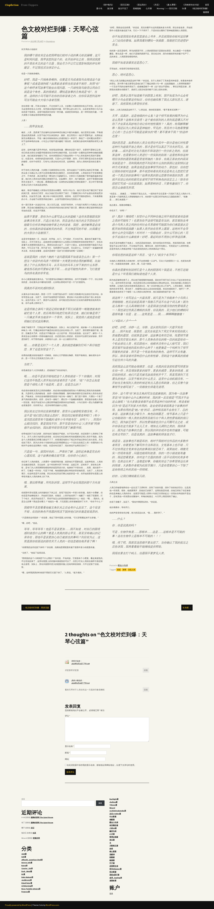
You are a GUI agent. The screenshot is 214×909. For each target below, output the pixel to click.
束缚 (124, 570)
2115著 (24, 854)
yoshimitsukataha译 (117, 811)
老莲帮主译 (113, 866)
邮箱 (67, 752)
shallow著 (113, 802)
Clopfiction (12, 5)
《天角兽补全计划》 (191, 4)
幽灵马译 (112, 831)
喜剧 (118, 570)
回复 (146, 670)
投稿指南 (137, 8)
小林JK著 (113, 828)
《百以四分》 (142, 4)
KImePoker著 (26, 883)
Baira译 (24, 865)
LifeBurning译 (27, 886)
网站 (67, 759)
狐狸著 (206, 12)
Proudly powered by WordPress (18, 905)
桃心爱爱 (112, 851)
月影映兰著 (113, 846)
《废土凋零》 (171, 4)
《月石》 (156, 4)
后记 (32, 828)
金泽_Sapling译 (115, 878)
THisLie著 (113, 805)
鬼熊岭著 (112, 880)
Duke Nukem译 (27, 877)
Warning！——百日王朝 (167, 8)
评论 (67, 716)
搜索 (23, 799)
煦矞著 (112, 857)
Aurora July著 (26, 862)
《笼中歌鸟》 (108, 4)
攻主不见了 (123, 8)
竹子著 (112, 863)
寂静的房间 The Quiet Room (42, 817)
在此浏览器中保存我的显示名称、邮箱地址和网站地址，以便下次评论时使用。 (101, 765)
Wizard (112, 808)
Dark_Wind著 (26, 871)
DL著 (184, 8)
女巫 (34, 833)
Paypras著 (25, 892)
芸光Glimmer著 (115, 869)
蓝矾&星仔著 (114, 875)
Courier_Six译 (27, 868)
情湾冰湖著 (113, 837)
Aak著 (23, 857)
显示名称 (69, 746)
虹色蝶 (187, 607)
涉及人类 (131, 570)
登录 (111, 893)
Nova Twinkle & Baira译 (30, 889)
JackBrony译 (26, 880)
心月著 (149, 8)
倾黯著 (112, 819)
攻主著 (110, 8)
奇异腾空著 (113, 825)
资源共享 (36, 838)
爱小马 (99, 8)
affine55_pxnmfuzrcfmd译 (32, 860)
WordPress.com (52, 905)
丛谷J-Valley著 (115, 814)
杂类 (111, 848)
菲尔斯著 (112, 872)
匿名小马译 (123, 565)
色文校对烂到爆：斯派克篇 (36, 607)
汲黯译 (112, 854)
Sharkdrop (50, 41)
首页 (207, 4)
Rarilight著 (114, 799)
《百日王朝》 (125, 4)
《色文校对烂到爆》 (200, 8)
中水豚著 (112, 816)
